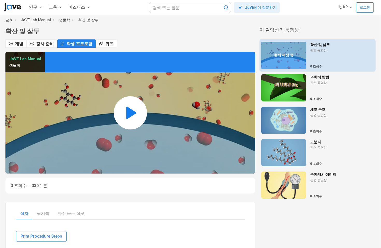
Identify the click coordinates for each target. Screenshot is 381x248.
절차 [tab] (24, 213)
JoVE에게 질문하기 (261, 7)
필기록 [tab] (43, 213)
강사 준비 (45, 43)
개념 (19, 43)
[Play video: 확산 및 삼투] (130, 113)
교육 (9, 20)
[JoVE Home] (12, 7)
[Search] (226, 7)
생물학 (64, 20)
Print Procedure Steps (41, 236)
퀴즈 (109, 43)
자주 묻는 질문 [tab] (71, 213)
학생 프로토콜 (80, 43)
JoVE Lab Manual (36, 20)
